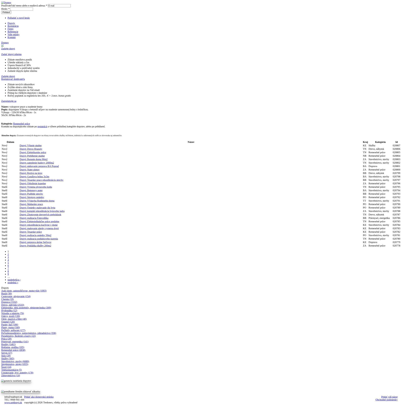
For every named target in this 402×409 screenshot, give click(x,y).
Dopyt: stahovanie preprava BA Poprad (39, 166)
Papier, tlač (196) (9, 324)
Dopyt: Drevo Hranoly (31, 149)
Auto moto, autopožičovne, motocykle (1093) (23, 290)
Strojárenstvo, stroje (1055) (14, 364)
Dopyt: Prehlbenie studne (32, 155)
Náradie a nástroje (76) (12, 313)
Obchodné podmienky (386, 399)
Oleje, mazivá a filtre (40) (14, 319)
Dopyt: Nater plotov (30, 169)
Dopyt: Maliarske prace (31, 204)
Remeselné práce (21, 123)
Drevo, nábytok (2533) (12, 304)
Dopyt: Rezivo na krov (31, 173)
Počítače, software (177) (13, 330)
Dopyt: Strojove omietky (32, 197)
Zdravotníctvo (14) (10, 375)
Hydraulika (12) (9, 310)
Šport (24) (6, 367)
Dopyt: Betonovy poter (31, 190)
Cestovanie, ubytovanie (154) (15, 296)
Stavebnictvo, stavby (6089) (15, 361)
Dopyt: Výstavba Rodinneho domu (37, 200)
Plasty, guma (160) (10, 327)
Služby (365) (7, 358)
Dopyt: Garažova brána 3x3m (34, 176)
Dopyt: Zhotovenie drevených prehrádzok (40, 214)
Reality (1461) (8, 344)
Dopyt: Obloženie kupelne (33, 183)
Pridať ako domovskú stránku (39, 396)
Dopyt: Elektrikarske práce (33, 152)
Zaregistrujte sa (8, 101)
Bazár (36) (6, 293)
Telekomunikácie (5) (11, 369)
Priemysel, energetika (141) (14, 341)
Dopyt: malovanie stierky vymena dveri (39, 228)
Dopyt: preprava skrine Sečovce (35, 242)
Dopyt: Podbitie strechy (31, 193)
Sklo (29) (6, 355)
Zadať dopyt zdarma (11, 54)
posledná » (13, 282)
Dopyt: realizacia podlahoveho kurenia (39, 238)
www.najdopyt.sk (13, 402)
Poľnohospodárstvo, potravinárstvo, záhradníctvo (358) (28, 333)
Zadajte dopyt (8, 48)
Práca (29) (6, 338)
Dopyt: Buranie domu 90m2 (34, 159)
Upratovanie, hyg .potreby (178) (17, 372)
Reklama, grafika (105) (12, 347)
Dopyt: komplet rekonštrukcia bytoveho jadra (42, 211)
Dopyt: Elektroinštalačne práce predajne (39, 221)
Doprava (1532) (9, 302)
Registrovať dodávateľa (13, 79)
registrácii (42, 126)
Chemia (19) (7, 299)
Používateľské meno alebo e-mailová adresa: (24, 5)
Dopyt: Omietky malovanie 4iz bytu (37, 207)
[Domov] (6, 2)
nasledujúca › (14, 279)
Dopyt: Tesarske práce (31, 231)
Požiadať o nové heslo (19, 17)
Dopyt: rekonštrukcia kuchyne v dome (39, 225)
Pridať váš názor (389, 396)
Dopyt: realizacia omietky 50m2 (35, 235)
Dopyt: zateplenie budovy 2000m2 (37, 162)
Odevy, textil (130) (10, 316)
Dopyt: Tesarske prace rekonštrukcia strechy (41, 180)
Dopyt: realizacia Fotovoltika (34, 218)
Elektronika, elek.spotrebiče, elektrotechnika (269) (26, 307)
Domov (5, 42)
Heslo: (5, 9)
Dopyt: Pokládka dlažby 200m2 (35, 245)
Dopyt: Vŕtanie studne (31, 145)
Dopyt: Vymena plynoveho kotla (36, 187)
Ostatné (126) (8, 321)
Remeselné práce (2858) (13, 350)
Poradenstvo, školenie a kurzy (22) (18, 336)
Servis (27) (6, 353)
